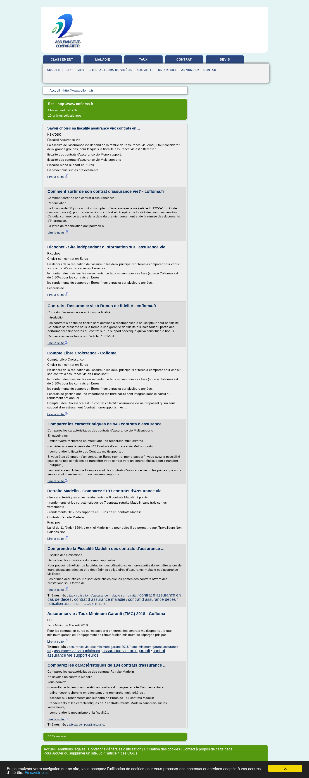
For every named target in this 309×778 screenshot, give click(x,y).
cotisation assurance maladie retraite (77, 604)
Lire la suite (56, 177)
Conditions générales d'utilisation (114, 749)
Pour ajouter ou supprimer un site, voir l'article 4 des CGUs (90, 753)
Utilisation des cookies (162, 749)
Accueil (54, 70)
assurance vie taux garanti (126, 650)
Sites (93, 70)
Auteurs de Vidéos (115, 70)
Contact (210, 70)
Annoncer (190, 70)
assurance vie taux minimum (77, 651)
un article (167, 70)
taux (143, 59)
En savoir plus (36, 773)
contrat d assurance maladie (99, 599)
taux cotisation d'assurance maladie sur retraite (103, 595)
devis (225, 59)
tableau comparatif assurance (87, 724)
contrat (184, 59)
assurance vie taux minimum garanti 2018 (99, 646)
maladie (102, 59)
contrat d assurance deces (152, 599)
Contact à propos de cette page (208, 749)
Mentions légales (72, 749)
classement (62, 59)
